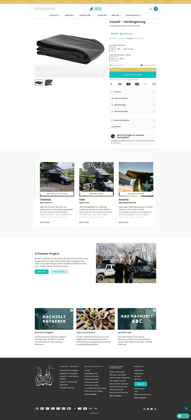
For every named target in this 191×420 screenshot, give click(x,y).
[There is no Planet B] (95, 319)
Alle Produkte (59, 272)
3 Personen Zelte (91, 382)
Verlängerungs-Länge (120, 55)
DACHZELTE (54, 15)
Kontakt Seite (116, 143)
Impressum (139, 373)
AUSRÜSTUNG (85, 15)
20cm (121, 59)
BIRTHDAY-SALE (127, 34)
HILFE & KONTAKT (133, 15)
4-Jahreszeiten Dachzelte (95, 388)
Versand (129, 38)
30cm (113, 59)
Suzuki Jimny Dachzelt (118, 387)
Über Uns (41, 272)
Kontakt (137, 376)
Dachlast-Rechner (67, 388)
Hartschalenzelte (92, 376)
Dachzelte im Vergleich (69, 370)
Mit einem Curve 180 (136, 194)
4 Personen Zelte (91, 385)
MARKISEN (69, 15)
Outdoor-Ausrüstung (68, 382)
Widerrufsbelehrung (142, 394)
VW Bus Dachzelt (116, 390)
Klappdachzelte (91, 373)
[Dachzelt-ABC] (137, 319)
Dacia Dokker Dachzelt (118, 384)
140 (112, 49)
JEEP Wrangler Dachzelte (119, 378)
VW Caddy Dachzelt (117, 381)
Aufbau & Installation (121, 120)
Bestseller (64, 385)
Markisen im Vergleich (69, 373)
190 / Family (128, 49)
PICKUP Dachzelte (116, 372)
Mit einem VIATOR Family (57, 194)
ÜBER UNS (116, 15)
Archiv (87, 370)
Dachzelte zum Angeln (94, 391)
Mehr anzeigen (91, 394)
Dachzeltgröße (117, 45)
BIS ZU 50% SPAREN (6, 2)
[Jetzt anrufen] (186, 408)
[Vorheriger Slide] (38, 193)
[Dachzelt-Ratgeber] (54, 319)
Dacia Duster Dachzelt (118, 392)
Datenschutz (139, 389)
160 (118, 49)
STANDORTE (102, 15)
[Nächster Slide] (152, 193)
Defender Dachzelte (117, 375)
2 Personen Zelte (91, 379)
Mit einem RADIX (96, 194)
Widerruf (140, 384)
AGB (136, 392)
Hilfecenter (138, 370)
